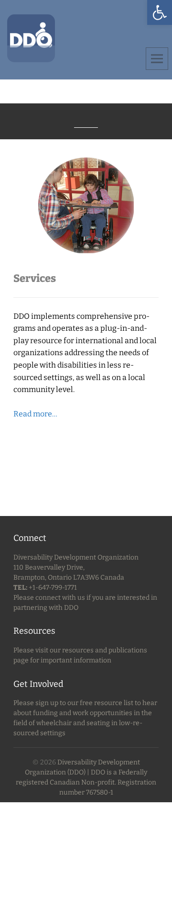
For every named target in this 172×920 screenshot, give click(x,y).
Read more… (35, 413)
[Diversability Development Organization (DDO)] (31, 37)
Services (34, 278)
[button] (159, 12)
